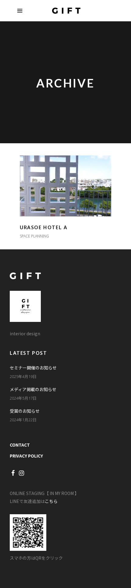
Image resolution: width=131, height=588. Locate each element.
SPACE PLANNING (34, 236)
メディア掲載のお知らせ (33, 389)
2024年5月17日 (23, 398)
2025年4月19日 (23, 376)
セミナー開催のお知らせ (33, 368)
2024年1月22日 (23, 419)
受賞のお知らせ (25, 411)
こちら (51, 501)
